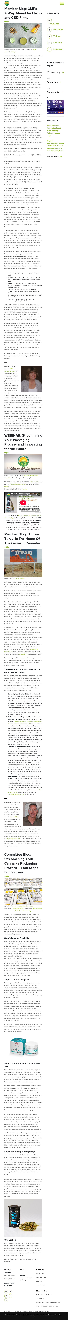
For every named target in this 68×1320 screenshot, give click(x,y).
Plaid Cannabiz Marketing (18, 484)
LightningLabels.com (13, 838)
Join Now (40, 1298)
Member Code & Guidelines (47, 1306)
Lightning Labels (19, 578)
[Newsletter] (49, 20)
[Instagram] (49, 49)
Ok (34, 1317)
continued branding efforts (16, 794)
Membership (41, 1291)
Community (53, 92)
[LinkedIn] (8, 21)
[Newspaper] (6, 1291)
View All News (53, 156)
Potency (24, 489)
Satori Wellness (34, 482)
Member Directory (43, 1294)
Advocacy (55, 72)
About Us (40, 1273)
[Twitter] (5, 21)
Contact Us (41, 1277)
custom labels (14, 817)
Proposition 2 (23, 654)
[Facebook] (6, 21)
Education (52, 82)
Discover (40, 1270)
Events (39, 1281)
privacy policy (57, 1314)
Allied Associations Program (48, 1302)
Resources (40, 1285)
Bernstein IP (8, 486)
